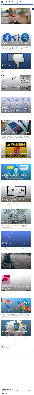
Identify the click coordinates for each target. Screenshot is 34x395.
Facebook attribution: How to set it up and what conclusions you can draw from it (14, 109)
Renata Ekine (6, 89)
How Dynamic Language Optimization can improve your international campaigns (15, 220)
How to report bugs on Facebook (10, 65)
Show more (6, 393)
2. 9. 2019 (3, 22)
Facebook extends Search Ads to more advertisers (14, 43)
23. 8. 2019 (3, 133)
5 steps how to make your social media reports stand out (15, 331)
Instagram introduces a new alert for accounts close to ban (15, 153)
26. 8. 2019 (3, 89)
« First (4, 344)
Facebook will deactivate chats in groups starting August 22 (14, 176)
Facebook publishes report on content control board (15, 243)
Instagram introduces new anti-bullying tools (13, 266)
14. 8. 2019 (3, 267)
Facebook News (4, 20)
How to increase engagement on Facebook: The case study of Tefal (15, 309)
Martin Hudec (6, 311)
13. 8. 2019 (3, 289)
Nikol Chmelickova (7, 222)
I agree (3, 393)
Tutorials (8, 85)
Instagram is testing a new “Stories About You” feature (15, 132)
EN (2, 4)
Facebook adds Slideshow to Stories (11, 21)
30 (22, 344)
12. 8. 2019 (3, 311)
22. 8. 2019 (3, 178)
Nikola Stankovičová (7, 111)
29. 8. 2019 (3, 44)
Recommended (4, 85)
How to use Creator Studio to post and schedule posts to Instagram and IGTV (15, 287)
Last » (28, 344)
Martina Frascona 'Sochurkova (8, 22)
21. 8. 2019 (3, 222)
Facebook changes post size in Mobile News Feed (14, 199)
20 (20, 344)
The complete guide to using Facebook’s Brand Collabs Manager (15, 87)
